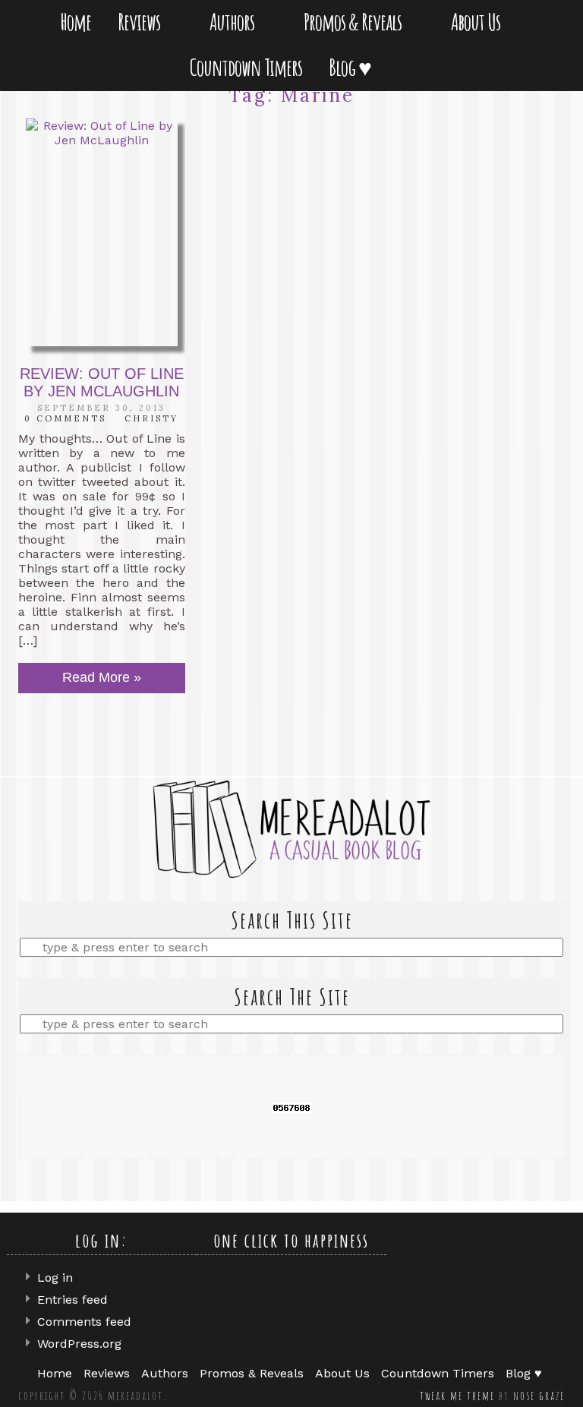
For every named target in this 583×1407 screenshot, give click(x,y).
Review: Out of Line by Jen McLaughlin (102, 382)
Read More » (101, 677)
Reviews (142, 22)
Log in (55, 1277)
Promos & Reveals (356, 22)
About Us (478, 22)
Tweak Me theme (457, 1395)
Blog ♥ (353, 67)
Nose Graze (539, 1395)
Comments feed (84, 1321)
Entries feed (72, 1299)
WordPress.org (79, 1343)
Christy (151, 418)
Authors (235, 22)
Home (75, 22)
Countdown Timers (246, 67)
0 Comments (65, 418)
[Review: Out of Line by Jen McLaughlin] (101, 232)
